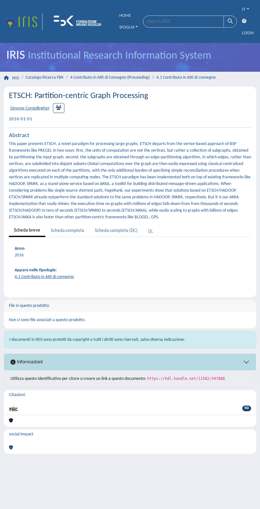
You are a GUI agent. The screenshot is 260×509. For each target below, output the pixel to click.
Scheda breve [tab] (27, 230)
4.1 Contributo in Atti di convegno (186, 77)
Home (125, 15)
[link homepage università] (80, 21)
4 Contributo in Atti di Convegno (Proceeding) (110, 77)
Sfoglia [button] (126, 27)
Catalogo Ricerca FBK (44, 77)
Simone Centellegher (29, 108)
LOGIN (248, 33)
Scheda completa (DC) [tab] (116, 230)
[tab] (151, 231)
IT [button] (243, 9)
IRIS (15, 78)
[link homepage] (23, 21)
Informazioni (29, 362)
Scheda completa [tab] (67, 230)
